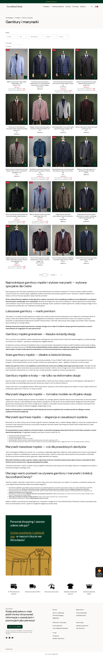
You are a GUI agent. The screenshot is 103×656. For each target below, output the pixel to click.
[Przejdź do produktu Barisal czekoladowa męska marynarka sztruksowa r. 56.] (86, 109)
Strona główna (9, 18)
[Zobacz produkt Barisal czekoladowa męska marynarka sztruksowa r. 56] (95, 122)
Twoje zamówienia (81, 613)
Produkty (17, 18)
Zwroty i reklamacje (58, 613)
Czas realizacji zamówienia (60, 628)
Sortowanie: (9, 43)
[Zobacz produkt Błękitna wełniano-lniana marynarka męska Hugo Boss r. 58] (48, 209)
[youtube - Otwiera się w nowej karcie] (12, 638)
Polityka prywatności (82, 626)
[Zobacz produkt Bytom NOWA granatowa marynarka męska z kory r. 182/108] (95, 253)
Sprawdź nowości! (51, 1)
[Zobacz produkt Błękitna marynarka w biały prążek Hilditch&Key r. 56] (25, 77)
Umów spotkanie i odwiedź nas (27, 534)
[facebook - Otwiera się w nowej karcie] (6, 638)
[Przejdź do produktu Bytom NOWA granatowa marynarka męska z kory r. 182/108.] (86, 240)
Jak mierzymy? (80, 628)
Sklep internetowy (51, 654)
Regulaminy (56, 618)
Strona (40, 275)
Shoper (11, 649)
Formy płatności (57, 626)
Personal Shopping (58, 615)
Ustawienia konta (81, 615)
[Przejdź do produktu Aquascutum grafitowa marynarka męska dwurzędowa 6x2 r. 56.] (86, 64)
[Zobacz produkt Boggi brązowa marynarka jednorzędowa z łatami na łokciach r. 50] (71, 209)
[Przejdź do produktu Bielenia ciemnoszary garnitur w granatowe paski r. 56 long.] (86, 151)
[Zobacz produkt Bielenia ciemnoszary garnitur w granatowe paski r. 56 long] (95, 164)
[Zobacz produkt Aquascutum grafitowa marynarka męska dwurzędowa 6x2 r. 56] (95, 77)
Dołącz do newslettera (15, 627)
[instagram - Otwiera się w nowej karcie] (9, 638)
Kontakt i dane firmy (58, 638)
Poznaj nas (56, 636)
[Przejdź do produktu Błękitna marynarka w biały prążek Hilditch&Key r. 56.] (17, 64)
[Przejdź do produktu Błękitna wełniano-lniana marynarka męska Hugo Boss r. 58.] (40, 196)
